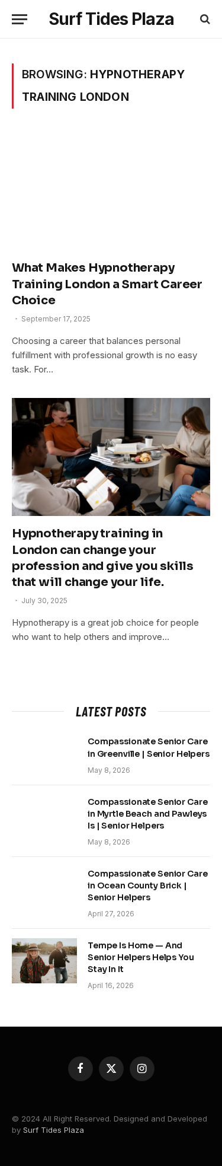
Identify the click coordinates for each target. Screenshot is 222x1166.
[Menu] (19, 19)
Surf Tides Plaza (53, 1130)
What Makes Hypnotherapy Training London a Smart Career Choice (107, 283)
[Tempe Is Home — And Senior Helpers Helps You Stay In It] (44, 960)
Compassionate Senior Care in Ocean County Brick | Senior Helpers (148, 885)
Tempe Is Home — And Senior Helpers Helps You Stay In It (141, 957)
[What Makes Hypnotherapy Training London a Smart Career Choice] (111, 191)
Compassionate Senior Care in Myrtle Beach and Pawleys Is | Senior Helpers (148, 814)
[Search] (204, 19)
